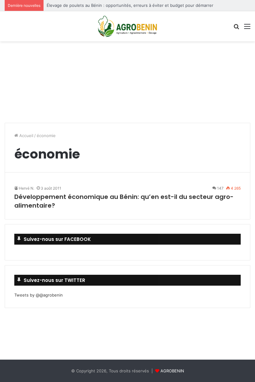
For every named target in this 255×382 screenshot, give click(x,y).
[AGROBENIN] (127, 26)
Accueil (25, 135)
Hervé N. (26, 188)
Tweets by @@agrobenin (38, 294)
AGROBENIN (172, 370)
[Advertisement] (127, 63)
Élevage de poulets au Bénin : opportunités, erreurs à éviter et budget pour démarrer (130, 5)
